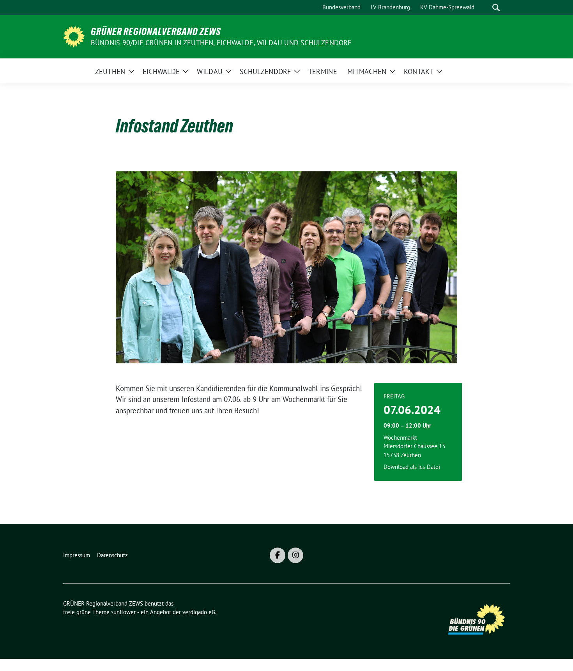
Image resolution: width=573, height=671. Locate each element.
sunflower (123, 612)
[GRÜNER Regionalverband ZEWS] (74, 36)
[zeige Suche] (496, 7)
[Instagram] (295, 555)
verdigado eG (198, 612)
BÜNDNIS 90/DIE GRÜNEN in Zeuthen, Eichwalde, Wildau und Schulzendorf (221, 42)
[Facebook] (277, 555)
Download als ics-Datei (412, 466)
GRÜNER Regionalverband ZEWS (156, 31)
